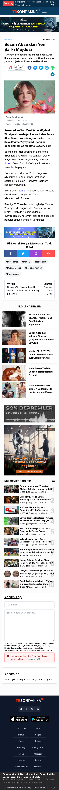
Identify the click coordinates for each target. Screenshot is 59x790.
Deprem (38, 766)
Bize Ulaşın (27, 787)
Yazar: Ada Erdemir (14, 117)
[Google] (19, 719)
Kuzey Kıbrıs (38, 747)
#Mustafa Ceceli (13, 268)
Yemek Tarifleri (21, 766)
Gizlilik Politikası (41, 787)
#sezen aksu (40, 262)
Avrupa (38, 760)
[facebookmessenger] (35, 68)
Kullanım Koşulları (13, 787)
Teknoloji (21, 747)
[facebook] (29, 68)
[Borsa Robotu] (29, 232)
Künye (52, 787)
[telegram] (47, 68)
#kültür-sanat (12, 262)
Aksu (8, 163)
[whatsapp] (52, 68)
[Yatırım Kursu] (29, 449)
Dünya (21, 735)
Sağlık (38, 735)
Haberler (8, 39)
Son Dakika (21, 728)
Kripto (38, 741)
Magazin (38, 754)
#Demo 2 (26, 262)
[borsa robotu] (29, 24)
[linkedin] (52, 74)
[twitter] (41, 68)
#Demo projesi (12, 274)
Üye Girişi (52, 3)
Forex (21, 741)
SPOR (38, 728)
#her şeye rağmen (33, 268)
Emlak (21, 754)
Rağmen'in (23, 190)
